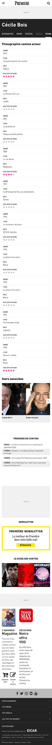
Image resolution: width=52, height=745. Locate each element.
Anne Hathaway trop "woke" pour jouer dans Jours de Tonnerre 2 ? (25, 464)
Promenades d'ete (11, 322)
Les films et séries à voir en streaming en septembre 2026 (23, 446)
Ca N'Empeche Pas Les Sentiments (18, 192)
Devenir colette (9, 355)
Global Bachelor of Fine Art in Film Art (35, 735)
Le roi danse (8, 159)
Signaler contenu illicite (23, 742)
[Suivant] (48, 401)
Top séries (6, 707)
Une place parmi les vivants (15, 61)
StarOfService (6, 737)
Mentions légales (7, 742)
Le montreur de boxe (12, 224)
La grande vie (9, 126)
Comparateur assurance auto (11, 735)
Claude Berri (7, 417)
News (19, 34)
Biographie (8, 34)
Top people (7, 713)
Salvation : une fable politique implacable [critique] (23, 452)
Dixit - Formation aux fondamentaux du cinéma (28, 737)
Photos (29, 34)
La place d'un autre (11, 257)
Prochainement (9, 701)
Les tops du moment (11, 719)
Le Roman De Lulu (11, 93)
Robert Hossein (32, 417)
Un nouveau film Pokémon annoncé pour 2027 (25, 458)
